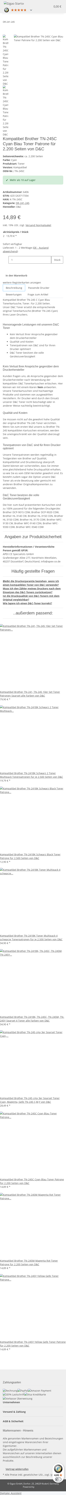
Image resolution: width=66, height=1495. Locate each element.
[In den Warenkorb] (5, 33)
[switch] (58, 1479)
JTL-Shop (39, 1486)
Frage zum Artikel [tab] (38, 294)
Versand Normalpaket (38, 225)
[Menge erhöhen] (54, 267)
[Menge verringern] (5, 260)
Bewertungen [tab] (14, 294)
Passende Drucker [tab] (38, 287)
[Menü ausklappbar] (32, 3)
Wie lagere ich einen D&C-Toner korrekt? (27, 603)
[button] (46, 6)
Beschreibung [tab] (14, 287)
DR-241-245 (22, 203)
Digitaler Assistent (10, 1493)
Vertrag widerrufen (17, 1469)
